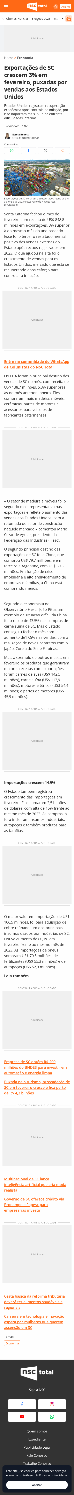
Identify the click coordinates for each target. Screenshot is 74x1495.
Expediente (37, 1439)
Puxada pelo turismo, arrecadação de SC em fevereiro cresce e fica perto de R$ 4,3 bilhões (37, 1087)
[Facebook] (22, 1404)
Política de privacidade (51, 1475)
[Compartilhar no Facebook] (28, 150)
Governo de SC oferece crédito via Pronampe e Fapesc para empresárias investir (34, 1205)
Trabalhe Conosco (37, 1463)
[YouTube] (22, 1417)
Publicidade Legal (37, 1447)
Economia (25, 58)
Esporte (59, 19)
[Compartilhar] (62, 150)
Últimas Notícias (17, 19)
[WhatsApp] (52, 1417)
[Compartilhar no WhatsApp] (11, 150)
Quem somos (37, 1431)
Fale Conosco (37, 1455)
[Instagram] (52, 1404)
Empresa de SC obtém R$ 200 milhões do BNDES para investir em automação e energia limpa (35, 1067)
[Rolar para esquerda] (3, 19)
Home (9, 58)
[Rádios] (68, 18)
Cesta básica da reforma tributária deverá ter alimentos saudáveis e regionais (34, 1302)
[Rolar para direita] (62, 19)
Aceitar (37, 1485)
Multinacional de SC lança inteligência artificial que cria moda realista (35, 1184)
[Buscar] (55, 6)
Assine (65, 6)
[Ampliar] (64, 164)
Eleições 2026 (41, 19)
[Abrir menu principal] (6, 7)
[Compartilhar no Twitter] (45, 150)
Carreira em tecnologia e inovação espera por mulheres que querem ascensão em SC (34, 1322)
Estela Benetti (20, 134)
